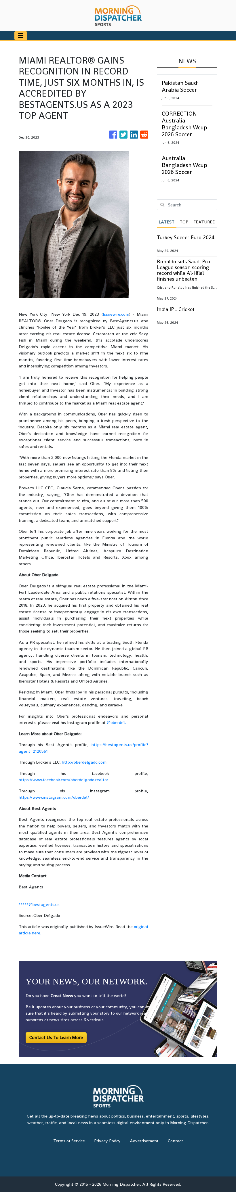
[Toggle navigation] (20, 35)
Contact (175, 1140)
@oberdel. (116, 722)
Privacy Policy (107, 1140)
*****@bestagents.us (39, 904)
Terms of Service (69, 1140)
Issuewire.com (116, 314)
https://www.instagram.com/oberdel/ (54, 797)
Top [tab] (184, 222)
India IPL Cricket (176, 309)
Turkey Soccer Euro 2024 (185, 237)
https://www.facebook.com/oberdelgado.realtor (63, 779)
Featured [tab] (204, 222)
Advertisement (144, 1140)
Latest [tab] (166, 222)
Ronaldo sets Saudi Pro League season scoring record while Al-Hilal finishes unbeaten (183, 270)
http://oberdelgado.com (84, 762)
